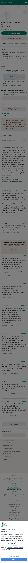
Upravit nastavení (14, 556)
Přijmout (14, 559)
